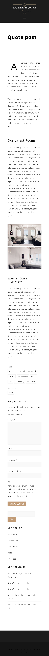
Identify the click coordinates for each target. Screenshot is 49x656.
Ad (10, 448)
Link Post (12, 559)
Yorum (12, 420)
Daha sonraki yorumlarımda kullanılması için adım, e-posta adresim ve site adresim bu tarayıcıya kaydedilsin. (22, 490)
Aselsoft (24, 652)
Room (33, 376)
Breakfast (13, 371)
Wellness (31, 381)
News (11, 392)
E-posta (12, 460)
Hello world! (13, 534)
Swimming (19, 381)
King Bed (32, 371)
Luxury (11, 376)
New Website (13, 583)
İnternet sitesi (14, 471)
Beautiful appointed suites (20, 595)
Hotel (22, 371)
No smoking (23, 376)
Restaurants (13, 547)
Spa (10, 381)
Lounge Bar (13, 540)
